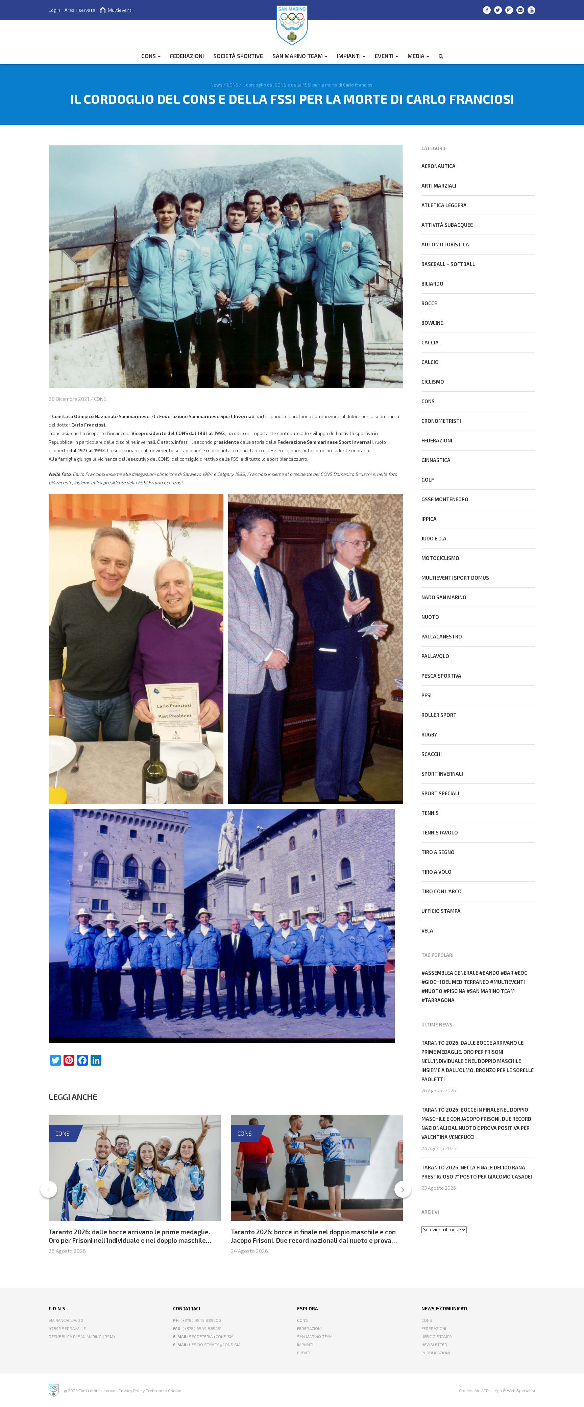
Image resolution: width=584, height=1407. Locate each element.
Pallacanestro (441, 636)
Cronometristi (441, 421)
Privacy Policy (132, 1390)
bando (491, 973)
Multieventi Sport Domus (455, 578)
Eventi (385, 55)
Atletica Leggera (444, 205)
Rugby (429, 734)
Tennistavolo (439, 832)
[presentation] (48, 1189)
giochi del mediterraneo (457, 982)
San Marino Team (298, 55)
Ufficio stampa (441, 911)
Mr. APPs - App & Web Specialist (504, 1390)
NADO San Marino (443, 597)
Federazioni (436, 440)
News (216, 84)
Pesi (426, 695)
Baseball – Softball (448, 264)
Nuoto (430, 617)
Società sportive (238, 55)
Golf (427, 480)
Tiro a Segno (438, 852)
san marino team (492, 991)
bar (508, 973)
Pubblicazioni (435, 1352)
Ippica (429, 519)
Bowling (432, 323)
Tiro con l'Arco (441, 891)
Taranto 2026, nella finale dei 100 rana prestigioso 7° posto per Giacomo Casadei (476, 1172)
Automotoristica (445, 244)
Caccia (430, 342)
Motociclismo (440, 558)
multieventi (509, 982)
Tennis (430, 813)
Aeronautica (438, 166)
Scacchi (431, 754)
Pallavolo (435, 656)
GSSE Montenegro (444, 499)
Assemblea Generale (451, 973)
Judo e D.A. (434, 538)
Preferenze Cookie (163, 1390)
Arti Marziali (438, 186)
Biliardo (432, 284)
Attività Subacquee (447, 225)
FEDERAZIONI (187, 55)
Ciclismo (432, 382)
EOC (522, 973)
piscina (456, 991)
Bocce (429, 303)
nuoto (433, 991)
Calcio (430, 362)
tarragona (440, 1000)
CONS (149, 55)
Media (417, 55)
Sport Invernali (442, 774)
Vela (427, 930)
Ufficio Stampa (436, 1336)
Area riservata (80, 10)
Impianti (349, 55)
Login (54, 10)
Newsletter (434, 1344)
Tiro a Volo (436, 872)
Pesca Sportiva (441, 676)
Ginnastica (436, 460)
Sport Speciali (440, 793)
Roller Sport (439, 715)
